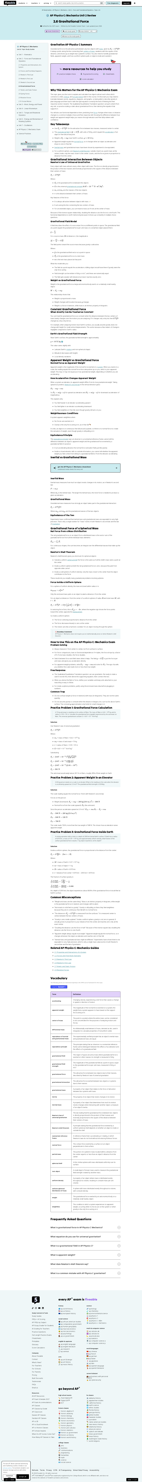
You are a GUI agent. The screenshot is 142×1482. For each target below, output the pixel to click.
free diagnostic (113, 3)
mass (101, 49)
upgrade (126, 3)
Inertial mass (58, 147)
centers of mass (89, 51)
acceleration (109, 132)
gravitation (56, 524)
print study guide (70, 31)
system (100, 367)
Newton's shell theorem (81, 151)
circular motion (78, 97)
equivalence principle (61, 439)
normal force (78, 142)
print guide (27, 150)
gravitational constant (74, 186)
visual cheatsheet (53, 31)
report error (37, 150)
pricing (46, 3)
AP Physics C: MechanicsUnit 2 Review (71, 15)
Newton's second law (72, 385)
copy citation (84, 31)
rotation (69, 349)
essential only (9, 1476)
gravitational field (63, 132)
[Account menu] (135, 3)
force (95, 113)
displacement (77, 612)
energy (66, 97)
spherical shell (72, 560)
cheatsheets (32, 146)
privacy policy (7, 1468)
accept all (22, 1477)
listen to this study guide (72, 36)
